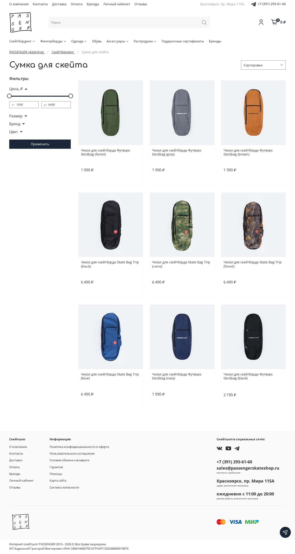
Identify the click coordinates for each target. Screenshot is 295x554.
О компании (19, 4)
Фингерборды (51, 41)
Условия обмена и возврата (69, 460)
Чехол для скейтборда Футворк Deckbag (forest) (105, 152)
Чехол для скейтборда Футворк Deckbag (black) (248, 376)
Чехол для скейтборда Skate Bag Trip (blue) (110, 376)
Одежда (77, 41)
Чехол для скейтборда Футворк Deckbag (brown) (248, 152)
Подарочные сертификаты (183, 41)
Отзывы (140, 4)
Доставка (59, 4)
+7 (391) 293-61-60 (272, 4)
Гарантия (56, 467)
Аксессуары (115, 41)
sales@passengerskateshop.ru (248, 468)
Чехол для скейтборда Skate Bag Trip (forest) (253, 264)
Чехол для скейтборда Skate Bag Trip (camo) (181, 264)
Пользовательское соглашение (72, 454)
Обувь (97, 41)
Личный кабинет (116, 4)
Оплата (77, 4)
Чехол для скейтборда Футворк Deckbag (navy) (176, 376)
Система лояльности (64, 487)
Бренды (93, 4)
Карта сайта (58, 481)
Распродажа (143, 41)
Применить (40, 144)
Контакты (40, 4)
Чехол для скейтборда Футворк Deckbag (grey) (176, 152)
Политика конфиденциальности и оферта (79, 447)
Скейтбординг (20, 41)
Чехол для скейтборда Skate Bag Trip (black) (110, 264)
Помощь (56, 474)
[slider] (9, 95)
